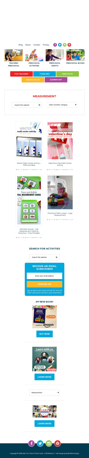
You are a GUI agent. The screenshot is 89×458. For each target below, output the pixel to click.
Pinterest (57, 443)
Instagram (49, 443)
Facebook (31, 443)
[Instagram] (64, 45)
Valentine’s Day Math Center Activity (60, 164)
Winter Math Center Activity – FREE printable (29, 164)
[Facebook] (55, 45)
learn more (44, 376)
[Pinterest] (69, 45)
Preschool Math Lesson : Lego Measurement (60, 214)
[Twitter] (60, 45)
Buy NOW (44, 333)
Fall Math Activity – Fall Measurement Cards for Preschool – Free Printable (29, 231)
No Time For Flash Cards (44, 33)
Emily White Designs (72, 453)
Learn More (44, 423)
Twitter (40, 443)
